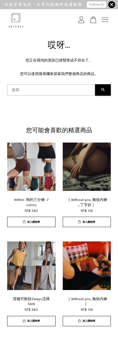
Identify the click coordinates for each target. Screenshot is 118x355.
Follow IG (96, 4)
